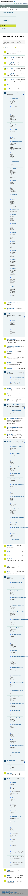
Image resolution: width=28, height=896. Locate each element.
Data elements (5, 20)
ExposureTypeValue (14, 627)
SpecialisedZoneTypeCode (14, 517)
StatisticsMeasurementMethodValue (14, 527)
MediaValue (14, 492)
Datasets (4, 15)
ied (8, 399)
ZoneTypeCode (14, 539)
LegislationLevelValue (14, 479)
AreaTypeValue (14, 590)
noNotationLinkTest (14, 816)
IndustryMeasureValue (14, 634)
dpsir (13, 137)
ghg (8, 372)
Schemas (4, 23)
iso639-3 (14, 180)
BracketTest (14, 787)
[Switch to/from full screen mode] (19, 3)
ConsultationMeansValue (14, 605)
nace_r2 (13, 199)
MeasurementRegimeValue (14, 484)
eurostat (9, 351)
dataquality (10, 308)
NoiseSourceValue (14, 697)
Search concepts (20, 47)
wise (8, 875)
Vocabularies (5, 25)
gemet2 (9, 368)
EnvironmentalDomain (14, 466)
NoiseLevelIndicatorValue (14, 682)
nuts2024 (14, 268)
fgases (9, 362)
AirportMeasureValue (14, 582)
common (10, 93)
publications (11, 760)
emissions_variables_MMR (14, 377)
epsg (13, 152)
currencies (14, 129)
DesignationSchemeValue (14, 460)
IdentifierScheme (14, 473)
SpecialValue (14, 522)
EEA (8, 1)
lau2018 (9, 559)
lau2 (8, 555)
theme (13, 533)
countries (14, 114)
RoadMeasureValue (14, 724)
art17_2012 (10, 74)
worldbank (10, 881)
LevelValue (14, 650)
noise (9, 577)
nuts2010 (14, 232)
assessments (14, 98)
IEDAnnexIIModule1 (11, 405)
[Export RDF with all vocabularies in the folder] (24, 94)
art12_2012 (10, 57)
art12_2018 (10, 63)
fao (8, 357)
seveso (9, 773)
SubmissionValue (14, 752)
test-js (13, 821)
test (8, 778)
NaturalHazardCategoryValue (14, 496)
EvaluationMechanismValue (14, 611)
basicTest (14, 782)
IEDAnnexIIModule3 (11, 418)
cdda (8, 89)
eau (12, 797)
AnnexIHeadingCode (14, 410)
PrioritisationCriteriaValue (14, 703)
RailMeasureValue (14, 710)
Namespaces (5, 31)
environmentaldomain (14, 141)
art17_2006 (10, 68)
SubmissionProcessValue (14, 745)
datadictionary (11, 302)
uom (8, 870)
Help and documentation (7, 12)
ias (8, 394)
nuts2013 (14, 241)
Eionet (8, 9)
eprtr (8, 313)
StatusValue (14, 739)
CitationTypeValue (14, 453)
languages (14, 194)
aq (8, 52)
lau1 (8, 551)
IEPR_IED (10, 434)
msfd (8, 571)
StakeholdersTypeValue (14, 733)
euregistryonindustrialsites (11, 346)
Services (4, 28)
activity (13, 320)
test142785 (14, 827)
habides (9, 388)
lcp (8, 566)
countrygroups (14, 123)
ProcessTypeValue (14, 503)
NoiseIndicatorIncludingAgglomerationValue (14, 656)
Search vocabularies (9, 47)
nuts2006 (14, 223)
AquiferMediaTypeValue (14, 446)
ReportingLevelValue (14, 717)
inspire (9, 441)
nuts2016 (14, 250)
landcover (10, 545)
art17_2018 (10, 79)
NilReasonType (14, 209)
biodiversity (10, 85)
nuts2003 (14, 214)
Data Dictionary (13, 9)
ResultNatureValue (14, 508)
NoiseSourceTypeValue (14, 690)
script (13, 286)
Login (16, 3)
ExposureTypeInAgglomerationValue (14, 619)
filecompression (14, 161)
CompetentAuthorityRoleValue (14, 597)
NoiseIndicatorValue (14, 675)
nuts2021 (14, 259)
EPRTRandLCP (11, 339)
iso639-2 (14, 168)
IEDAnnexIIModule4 (11, 427)
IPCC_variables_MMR (14, 382)
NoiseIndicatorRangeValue (14, 667)
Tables (3, 17)
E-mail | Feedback (6, 891)
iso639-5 (14, 187)
